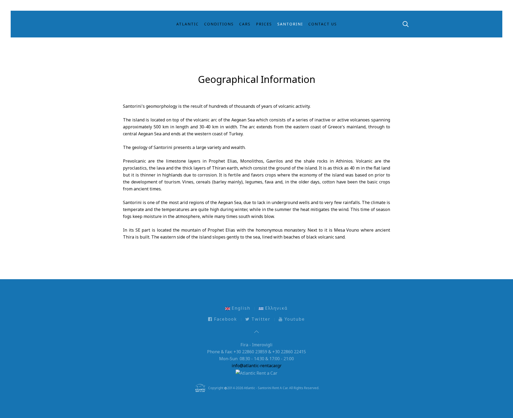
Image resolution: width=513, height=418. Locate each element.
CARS (245, 23)
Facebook (224, 319)
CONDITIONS (219, 23)
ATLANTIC (187, 23)
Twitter (260, 319)
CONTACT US (322, 23)
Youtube (294, 319)
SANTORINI (290, 23)
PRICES (264, 23)
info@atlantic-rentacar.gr (257, 366)
